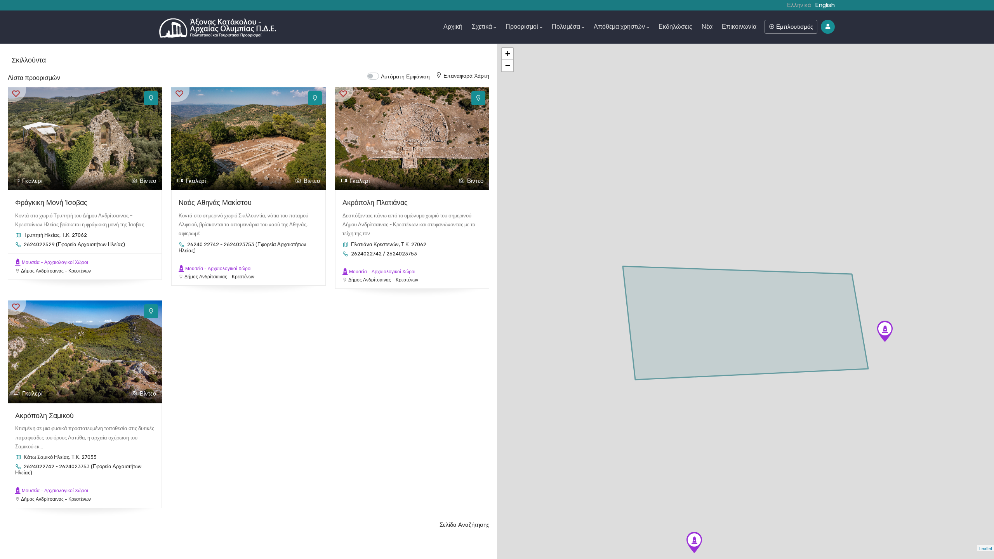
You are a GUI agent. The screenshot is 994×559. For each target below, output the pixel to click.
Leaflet (985, 548)
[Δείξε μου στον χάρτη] (151, 98)
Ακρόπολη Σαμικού (44, 415)
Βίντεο (148, 180)
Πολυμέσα (566, 26)
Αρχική (452, 26)
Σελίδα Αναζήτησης (464, 524)
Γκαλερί (32, 180)
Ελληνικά (799, 5)
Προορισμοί (522, 26)
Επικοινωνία (739, 26)
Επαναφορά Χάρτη (466, 76)
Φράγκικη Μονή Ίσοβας (51, 202)
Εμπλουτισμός (794, 27)
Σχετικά (482, 26)
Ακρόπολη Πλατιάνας (375, 202)
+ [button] (507, 54)
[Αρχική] (217, 26)
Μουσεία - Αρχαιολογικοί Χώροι (55, 262)
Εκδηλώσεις (675, 26)
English (825, 5)
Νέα (707, 26)
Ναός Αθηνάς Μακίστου (215, 202)
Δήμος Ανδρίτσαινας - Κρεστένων (56, 271)
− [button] (507, 65)
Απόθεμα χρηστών (619, 26)
